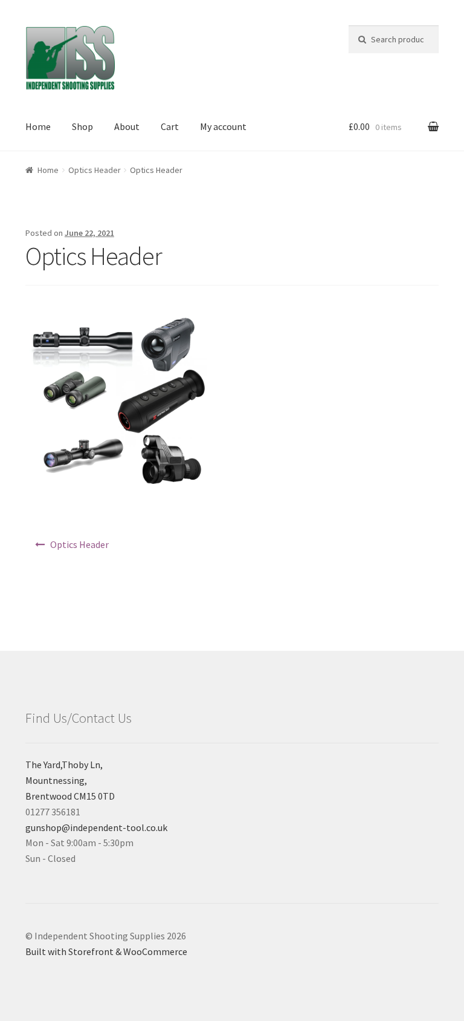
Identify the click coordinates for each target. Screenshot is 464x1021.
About (127, 126)
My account (223, 126)
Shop (82, 126)
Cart (170, 126)
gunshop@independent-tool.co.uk (96, 827)
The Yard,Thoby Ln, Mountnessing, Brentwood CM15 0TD (70, 780)
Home (38, 126)
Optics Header (94, 170)
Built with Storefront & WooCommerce (106, 951)
